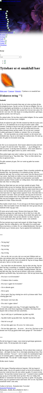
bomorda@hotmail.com (8, 388)
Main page (3, 91)
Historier (18, 91)
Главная (11, 91)
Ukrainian (3, 45)
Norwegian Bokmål (12, 1)
